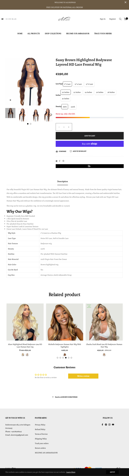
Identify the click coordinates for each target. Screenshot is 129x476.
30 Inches (65, 98)
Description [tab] (62, 181)
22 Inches (77, 92)
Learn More (70, 472)
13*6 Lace (89, 84)
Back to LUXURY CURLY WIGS (66, 397)
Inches (58, 95)
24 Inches (88, 92)
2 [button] (30, 124)
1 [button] (27, 124)
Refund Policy (40, 429)
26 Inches (99, 92)
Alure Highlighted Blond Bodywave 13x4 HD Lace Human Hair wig (25, 345)
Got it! (112, 472)
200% (73, 106)
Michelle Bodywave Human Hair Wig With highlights (64, 345)
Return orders (40, 448)
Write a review (83, 376)
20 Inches (65, 92)
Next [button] (51, 115)
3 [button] (63, 357)
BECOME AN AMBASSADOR (46, 452)
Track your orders (42, 443)
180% (65, 106)
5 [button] (68, 357)
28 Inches (111, 92)
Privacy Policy (40, 424)
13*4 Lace (78, 84)
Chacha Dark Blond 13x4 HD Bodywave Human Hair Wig (104, 345)
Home (37, 45)
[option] (25, 331)
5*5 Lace (67, 84)
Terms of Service (41, 434)
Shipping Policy (41, 438)
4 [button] (66, 357)
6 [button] (71, 357)
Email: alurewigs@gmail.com (16, 435)
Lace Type (59, 84)
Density (58, 106)
